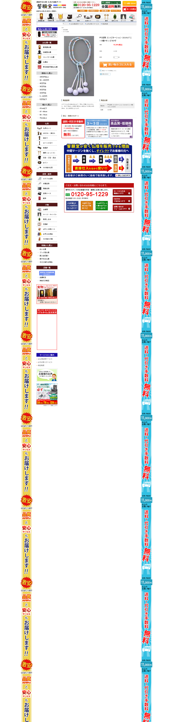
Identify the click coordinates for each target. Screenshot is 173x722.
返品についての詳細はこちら (109, 70)
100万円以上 (44, 77)
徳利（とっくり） (49, 153)
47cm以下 (43, 108)
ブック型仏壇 (44, 252)
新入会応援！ (44, 256)
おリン (45, 162)
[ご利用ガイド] (93, 11)
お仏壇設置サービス (77, 24)
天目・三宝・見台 (49, 158)
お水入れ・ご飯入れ (49, 133)
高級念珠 (46, 188)
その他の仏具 (48, 167)
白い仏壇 (43, 249)
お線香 (45, 209)
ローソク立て (48, 143)
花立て (45, 138)
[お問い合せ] (130, 5)
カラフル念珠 (66, 31)
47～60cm (43, 111)
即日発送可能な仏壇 (50, 67)
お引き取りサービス (92, 24)
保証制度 (105, 24)
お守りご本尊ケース (49, 229)
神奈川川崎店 (44, 280)
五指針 (45, 224)
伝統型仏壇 (47, 52)
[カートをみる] (130, 11)
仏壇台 (45, 62)
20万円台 (43, 90)
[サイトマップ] (116, 11)
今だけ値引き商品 (46, 262)
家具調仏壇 (47, 47)
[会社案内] (105, 11)
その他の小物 (48, 239)
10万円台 (43, 93)
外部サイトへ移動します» (50, 405)
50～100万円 (44, 80)
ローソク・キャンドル (49, 214)
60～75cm (43, 115)
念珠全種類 (65, 29)
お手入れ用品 (48, 234)
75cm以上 (43, 118)
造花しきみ (47, 219)
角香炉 (45, 148)
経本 (44, 198)
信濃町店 (43, 277)
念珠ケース (47, 193)
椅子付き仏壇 (44, 259)
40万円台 (43, 83)
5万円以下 (43, 99)
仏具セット (47, 128)
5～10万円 (43, 96)
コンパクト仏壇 (48, 57)
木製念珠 (46, 183)
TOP (62, 27)
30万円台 (43, 86)
